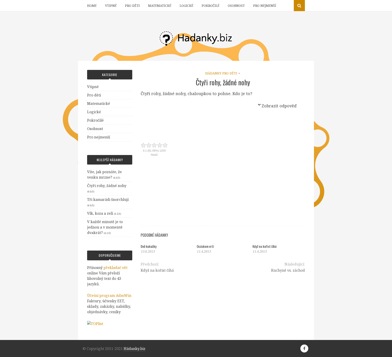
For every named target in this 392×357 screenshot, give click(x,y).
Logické (186, 5)
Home (92, 5)
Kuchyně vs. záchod (288, 270)
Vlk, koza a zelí (100, 213)
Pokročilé (210, 5)
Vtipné (111, 5)
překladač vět (115, 267)
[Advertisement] (197, 109)
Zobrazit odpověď (279, 105)
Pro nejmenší (264, 5)
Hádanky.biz (134, 348)
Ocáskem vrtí (205, 246)
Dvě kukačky (149, 246)
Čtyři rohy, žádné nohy (106, 185)
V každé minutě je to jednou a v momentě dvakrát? (105, 227)
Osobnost (236, 5)
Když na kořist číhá (264, 246)
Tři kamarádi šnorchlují (108, 199)
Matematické (159, 5)
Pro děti (132, 5)
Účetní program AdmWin (109, 295)
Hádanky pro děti (221, 73)
